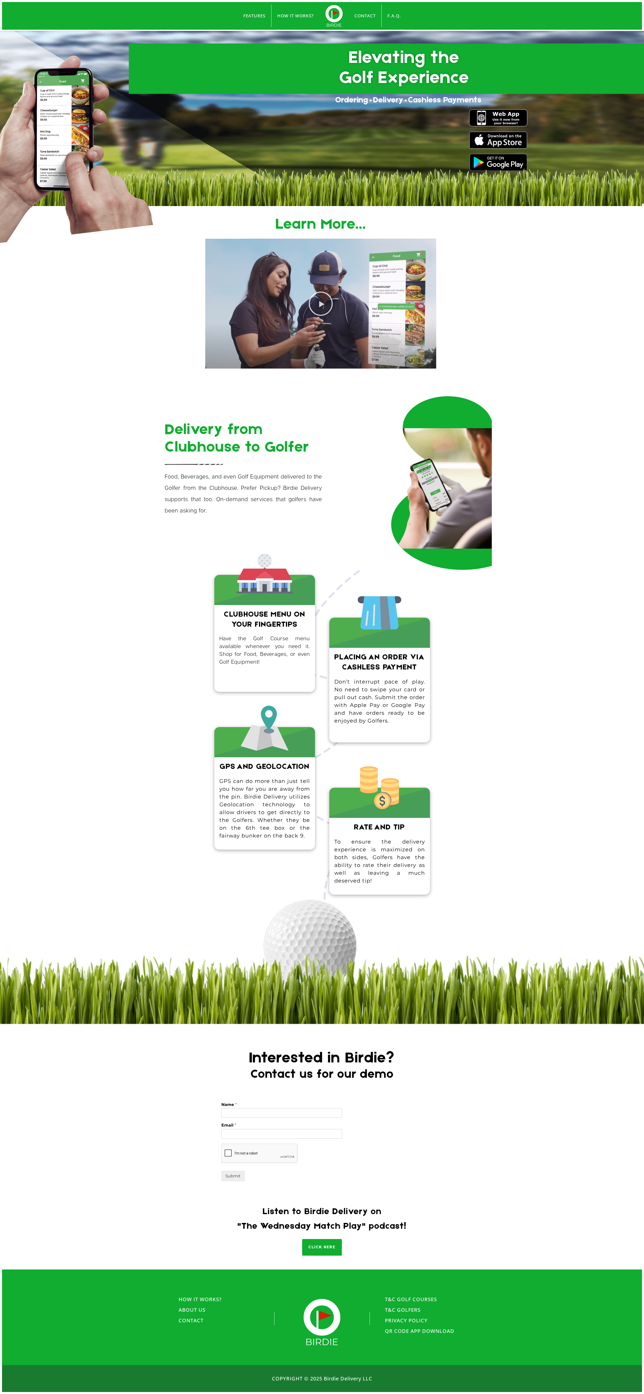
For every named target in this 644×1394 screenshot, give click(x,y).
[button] (320, 303)
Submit (232, 1176)
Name (229, 1104)
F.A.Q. (394, 16)
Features (254, 16)
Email (228, 1125)
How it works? (295, 16)
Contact (365, 16)
